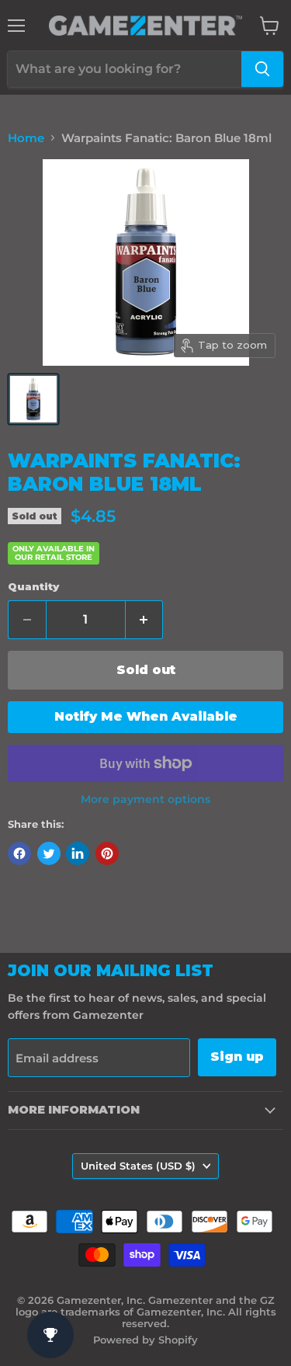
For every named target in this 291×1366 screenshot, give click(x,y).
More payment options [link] (145, 799)
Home (26, 137)
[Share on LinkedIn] (77, 853)
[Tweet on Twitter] (49, 853)
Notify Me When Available (145, 716)
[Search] (262, 69)
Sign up (237, 1056)
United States (138, 1165)
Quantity (33, 587)
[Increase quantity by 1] (145, 619)
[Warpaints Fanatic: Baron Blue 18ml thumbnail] (33, 399)
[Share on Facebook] (19, 853)
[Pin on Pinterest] (107, 853)
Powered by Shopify (145, 1339)
